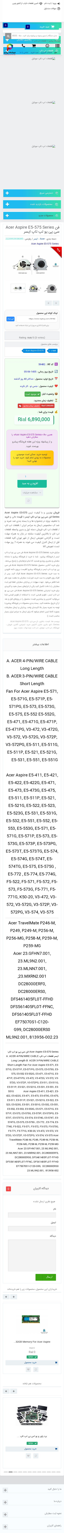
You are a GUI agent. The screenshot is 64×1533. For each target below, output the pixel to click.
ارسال (49, 1277)
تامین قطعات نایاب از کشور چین (25, 3)
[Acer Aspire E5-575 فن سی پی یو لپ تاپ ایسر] (18, 288)
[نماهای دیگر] (56, 303)
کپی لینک (10, 319)
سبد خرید (38, 27)
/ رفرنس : (28, 238)
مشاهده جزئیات (30, 493)
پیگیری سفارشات (31, 18)
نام (54, 1209)
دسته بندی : (50, 238)
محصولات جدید (45, 215)
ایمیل (53, 1223)
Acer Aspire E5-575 (35, 350)
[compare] (28, 501)
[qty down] (37, 476)
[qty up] (43, 476)
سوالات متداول (50, 8)
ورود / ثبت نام (50, 3)
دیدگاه (53, 1236)
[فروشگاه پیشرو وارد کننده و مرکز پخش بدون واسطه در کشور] (10, 49)
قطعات (53, 350)
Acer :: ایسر (39, 239)
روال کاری (31, 11)
